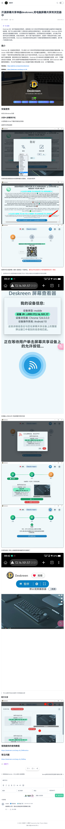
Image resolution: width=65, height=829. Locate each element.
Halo (38, 823)
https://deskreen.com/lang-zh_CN (17, 69)
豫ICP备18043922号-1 (32, 825)
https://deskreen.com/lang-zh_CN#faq (13, 759)
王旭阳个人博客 (26, 823)
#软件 (6, 764)
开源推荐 (5, 19)
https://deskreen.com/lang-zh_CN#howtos (14, 750)
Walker (46, 823)
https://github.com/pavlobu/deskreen (18, 66)
